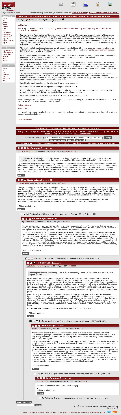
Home (25, 412)
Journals (5, 23)
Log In (4, 43)
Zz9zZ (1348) (24, 183)
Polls (4, 31)
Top (55, 134)
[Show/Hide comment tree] (22, 148)
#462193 (66, 151)
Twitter (4, 68)
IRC (3, 70)
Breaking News (7, 53)
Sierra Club (22, 109)
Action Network (24, 105)
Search (4, 29)
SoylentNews (8, 6)
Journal (73, 151)
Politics (4, 61)
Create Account (7, 41)
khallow (57, 214)
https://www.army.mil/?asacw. (103, 50)
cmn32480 (28, 19)
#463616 (69, 222)
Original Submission (25, 119)
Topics (4, 25)
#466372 (78, 329)
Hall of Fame (6, 33)
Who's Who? (6, 75)
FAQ (3, 21)
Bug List (5, 76)
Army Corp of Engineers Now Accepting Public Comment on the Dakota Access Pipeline (64, 16)
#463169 (64, 183)
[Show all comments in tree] (25, 148)
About (4, 19)
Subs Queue (6, 37)
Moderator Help (24, 402)
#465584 (72, 266)
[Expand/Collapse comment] (18, 148)
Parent (21, 175)
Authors (5, 27)
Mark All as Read (57, 140)
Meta (4, 59)
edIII (20, 25)
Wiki (3, 72)
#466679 (83, 381)
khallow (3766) (25, 151)
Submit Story (7, 35)
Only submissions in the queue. (104, 13)
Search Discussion (82, 134)
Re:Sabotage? (34, 148)
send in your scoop (80, 13)
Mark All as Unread (76, 140)
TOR (3, 80)
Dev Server (6, 78)
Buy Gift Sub (6, 39)
